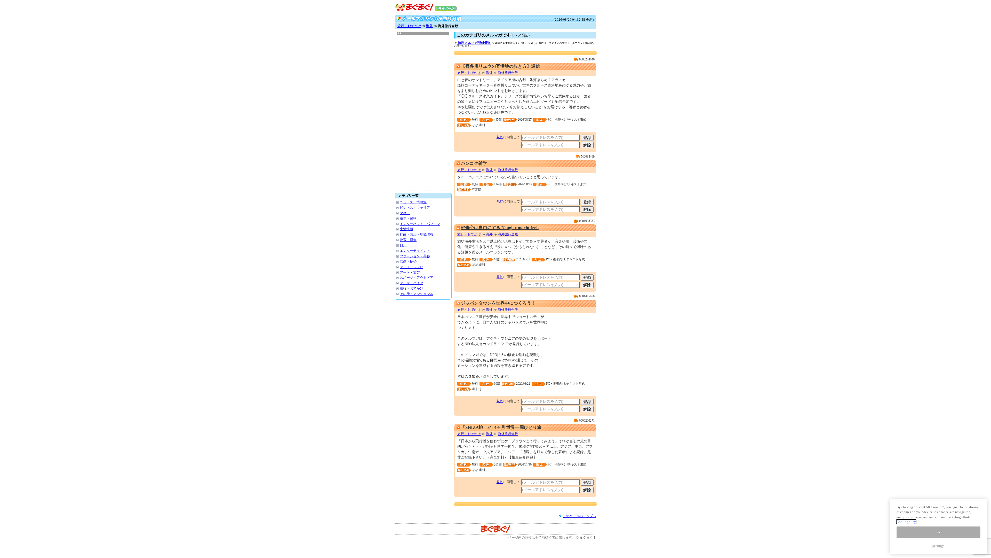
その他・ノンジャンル (416, 294)
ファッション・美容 (415, 256)
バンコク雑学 (474, 163)
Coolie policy (906, 522)
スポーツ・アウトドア (416, 278)
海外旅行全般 (508, 73)
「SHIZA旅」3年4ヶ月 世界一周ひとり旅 (501, 427)
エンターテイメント (415, 251)
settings (938, 546)
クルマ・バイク (411, 283)
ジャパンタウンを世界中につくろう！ (498, 303)
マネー (405, 213)
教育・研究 (408, 240)
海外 (429, 26)
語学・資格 (408, 218)
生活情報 (406, 229)
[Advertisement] (423, 112)
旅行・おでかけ (409, 26)
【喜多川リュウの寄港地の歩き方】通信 (500, 66)
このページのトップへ (579, 516)
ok (938, 532)
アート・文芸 (410, 272)
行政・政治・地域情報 (416, 234)
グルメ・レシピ (411, 267)
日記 (403, 245)
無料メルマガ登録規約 (474, 43)
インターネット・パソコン (420, 224)
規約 (500, 137)
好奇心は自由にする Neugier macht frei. (500, 227)
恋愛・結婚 (408, 262)
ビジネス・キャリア (415, 208)
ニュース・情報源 (413, 202)
